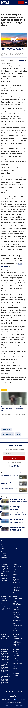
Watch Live (21, 2)
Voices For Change (17, 625)
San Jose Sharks (17, 587)
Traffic (14, 544)
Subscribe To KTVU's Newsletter (17, 669)
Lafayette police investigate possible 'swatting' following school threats (18, 514)
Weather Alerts (4, 566)
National (3, 544)
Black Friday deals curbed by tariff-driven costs (9, 489)
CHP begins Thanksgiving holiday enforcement (9, 482)
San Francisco (19, 28)
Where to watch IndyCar (5, 668)
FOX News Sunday (5, 559)
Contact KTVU (16, 657)
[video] (23, 477)
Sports (15, 564)
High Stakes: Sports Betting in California (17, 605)
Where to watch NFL (5, 654)
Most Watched (6, 473)
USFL (14, 592)
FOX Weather (4, 580)
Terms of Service (15, 466)
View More (23, 473)
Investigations (6, 596)
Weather (4, 564)
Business (3, 552)
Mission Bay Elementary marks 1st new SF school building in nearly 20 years (17, 507)
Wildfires (3, 550)
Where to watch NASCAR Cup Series (5, 664)
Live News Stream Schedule (17, 664)
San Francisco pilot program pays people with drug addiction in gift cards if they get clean (12, 49)
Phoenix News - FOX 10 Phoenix (17, 642)
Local (2, 543)
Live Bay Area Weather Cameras (5, 569)
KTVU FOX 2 (13, 28)
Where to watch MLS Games (5, 683)
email (7, 691)
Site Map (15, 671)
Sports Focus (16, 612)
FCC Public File (16, 673)
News (18, 434)
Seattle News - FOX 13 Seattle (16, 645)
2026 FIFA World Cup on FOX (17, 567)
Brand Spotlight (16, 630)
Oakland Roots (16, 582)
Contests (15, 546)
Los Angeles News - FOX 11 (17, 638)
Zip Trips (15, 543)
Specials (15, 596)
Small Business (4, 640)
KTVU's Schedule (17, 662)
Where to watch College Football (5, 657)
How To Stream (17, 651)
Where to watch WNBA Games (5, 680)
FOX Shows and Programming (16, 659)
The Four (15, 601)
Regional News (16, 635)
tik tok (18, 691)
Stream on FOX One (4, 650)
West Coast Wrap (5, 557)
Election (3, 560)
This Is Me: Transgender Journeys (16, 617)
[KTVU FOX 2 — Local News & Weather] (5, 2)
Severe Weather (5, 577)
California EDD (4, 598)
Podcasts (3, 555)
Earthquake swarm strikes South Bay (9, 475)
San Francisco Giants (16, 576)
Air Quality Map (5, 571)
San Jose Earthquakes (16, 590)
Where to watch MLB (5, 660)
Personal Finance (5, 636)
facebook (12, 691)
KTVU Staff (15, 653)
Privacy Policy (15, 465)
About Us (16, 649)
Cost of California (5, 602)
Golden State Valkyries (16, 579)
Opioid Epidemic (7, 434)
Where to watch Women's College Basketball (5, 676)
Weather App (4, 578)
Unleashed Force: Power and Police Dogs (5, 608)
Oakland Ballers (16, 584)
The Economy (4, 638)
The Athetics (16, 585)
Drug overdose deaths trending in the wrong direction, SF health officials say (14, 408)
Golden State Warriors (16, 573)
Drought (3, 548)
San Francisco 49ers (16, 570)
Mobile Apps (16, 666)
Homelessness (4, 600)
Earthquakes (4, 575)
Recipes (15, 548)
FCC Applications (17, 675)
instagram (15, 691)
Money (3, 634)
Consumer (3, 553)
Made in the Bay (17, 607)
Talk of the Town (17, 614)
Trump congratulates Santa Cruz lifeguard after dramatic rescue (18, 501)
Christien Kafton (6, 28)
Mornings (16, 541)
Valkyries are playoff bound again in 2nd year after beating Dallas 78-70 (17, 529)
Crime (2, 546)
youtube (10, 691)
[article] (14, 398)
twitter (21, 691)
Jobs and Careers (17, 655)
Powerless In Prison (4, 604)
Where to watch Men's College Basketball (5, 672)
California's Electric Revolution (17, 599)
